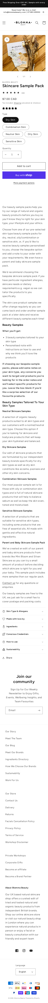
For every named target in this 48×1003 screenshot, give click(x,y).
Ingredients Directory (17, 759)
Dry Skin (10, 119)
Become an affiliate (15, 869)
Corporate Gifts (14, 862)
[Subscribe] (39, 710)
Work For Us (12, 780)
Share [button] (9, 657)
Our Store (10, 793)
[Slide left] (18, 77)
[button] (4, 22)
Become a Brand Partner (18, 876)
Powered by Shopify (33, 998)
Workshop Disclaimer (16, 842)
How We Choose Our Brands (20, 766)
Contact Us (11, 800)
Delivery (9, 807)
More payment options (24, 183)
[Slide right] (30, 77)
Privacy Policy (13, 828)
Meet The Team (13, 738)
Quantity (6, 148)
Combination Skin (16, 127)
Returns (9, 814)
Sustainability (12, 773)
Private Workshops (15, 855)
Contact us (8, 583)
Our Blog (10, 745)
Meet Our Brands (14, 752)
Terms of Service (14, 835)
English (22, 971)
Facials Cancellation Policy (20, 821)
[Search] (37, 22)
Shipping (17, 103)
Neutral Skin (13, 134)
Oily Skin (33, 134)
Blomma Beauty (19, 998)
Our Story (10, 731)
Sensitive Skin (14, 141)
